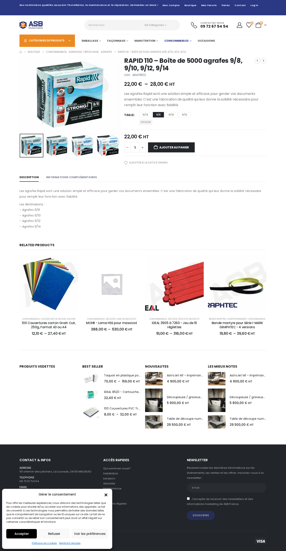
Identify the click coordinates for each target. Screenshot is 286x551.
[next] (264, 61)
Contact (240, 5)
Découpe (110, 319)
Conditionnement (237, 319)
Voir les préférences (90, 534)
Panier (226, 5)
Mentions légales (70, 543)
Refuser (54, 534)
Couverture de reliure (53, 319)
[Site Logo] (31, 25)
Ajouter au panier (174, 147)
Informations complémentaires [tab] (71, 177)
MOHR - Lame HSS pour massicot (111, 323)
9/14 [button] (145, 114)
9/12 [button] (184, 114)
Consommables (176, 41)
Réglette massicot (189, 319)
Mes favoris (209, 5)
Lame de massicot (126, 319)
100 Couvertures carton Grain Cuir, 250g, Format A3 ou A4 (49, 325)
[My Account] (239, 25)
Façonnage (116, 41)
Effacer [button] (146, 122)
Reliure (71, 319)
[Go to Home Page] (20, 51)
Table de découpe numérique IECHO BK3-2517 (200, 419)
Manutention (145, 41)
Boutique (190, 5)
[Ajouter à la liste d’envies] (72, 261)
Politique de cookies (44, 543)
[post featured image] (91, 378)
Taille (129, 115)
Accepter (21, 534)
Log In (254, 5)
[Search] (174, 25)
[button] (106, 494)
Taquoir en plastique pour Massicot (129, 375)
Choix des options (52, 309)
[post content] (48, 284)
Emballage (90, 41)
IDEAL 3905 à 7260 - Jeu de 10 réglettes (174, 325)
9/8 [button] (158, 114)
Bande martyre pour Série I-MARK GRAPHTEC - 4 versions (237, 325)
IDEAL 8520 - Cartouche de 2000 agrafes (134, 392)
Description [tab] (29, 177)
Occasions (206, 41)
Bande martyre (217, 319)
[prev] (257, 61)
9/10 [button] (171, 114)
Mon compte (171, 5)
